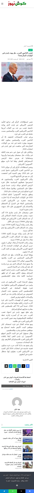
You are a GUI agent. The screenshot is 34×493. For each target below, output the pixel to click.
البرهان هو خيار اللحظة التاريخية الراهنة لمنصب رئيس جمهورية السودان (13, 464)
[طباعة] (17, 370)
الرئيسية (29, 46)
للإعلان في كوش (20, 478)
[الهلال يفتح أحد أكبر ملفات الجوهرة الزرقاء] (28, 440)
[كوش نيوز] (17, 3)
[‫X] (23, 366)
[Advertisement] (17, 26)
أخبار (25, 46)
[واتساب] (15, 366)
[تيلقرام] (10, 366)
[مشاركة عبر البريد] (6, 366)
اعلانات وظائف (24, 480)
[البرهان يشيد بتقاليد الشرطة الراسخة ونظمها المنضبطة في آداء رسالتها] (28, 448)
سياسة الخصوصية (15, 480)
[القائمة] (2, 4)
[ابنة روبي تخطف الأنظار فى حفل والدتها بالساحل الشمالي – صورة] (28, 432)
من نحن (27, 478)
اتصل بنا (8, 480)
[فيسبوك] (27, 366)
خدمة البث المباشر (10, 478)
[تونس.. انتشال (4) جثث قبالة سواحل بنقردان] (28, 456)
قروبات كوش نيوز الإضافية (17, 381)
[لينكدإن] (19, 366)
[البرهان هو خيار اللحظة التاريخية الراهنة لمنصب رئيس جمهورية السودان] (28, 465)
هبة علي (28, 59)
